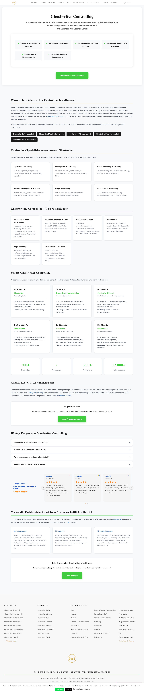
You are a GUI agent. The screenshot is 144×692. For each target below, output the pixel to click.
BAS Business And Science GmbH (24, 488)
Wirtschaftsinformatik (105, 531)
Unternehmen (93, 2)
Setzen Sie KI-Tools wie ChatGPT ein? (30, 450)
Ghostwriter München (45, 614)
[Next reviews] (131, 488)
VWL (120, 633)
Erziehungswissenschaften (80, 622)
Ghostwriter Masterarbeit (12, 625)
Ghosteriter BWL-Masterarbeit (79, 134)
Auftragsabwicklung (35, 393)
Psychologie (123, 614)
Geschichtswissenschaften (80, 629)
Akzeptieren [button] (59, 689)
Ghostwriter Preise (75, 2)
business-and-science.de (48, 678)
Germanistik (75, 625)
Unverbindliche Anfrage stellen (72, 76)
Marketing (97, 622)
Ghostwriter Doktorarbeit (12, 633)
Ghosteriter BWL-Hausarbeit (23, 134)
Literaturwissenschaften (102, 618)
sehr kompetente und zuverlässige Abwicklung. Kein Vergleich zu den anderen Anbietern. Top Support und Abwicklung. (87, 489)
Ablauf (61, 2)
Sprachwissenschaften (126, 629)
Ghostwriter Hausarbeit (12, 610)
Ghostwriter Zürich (44, 637)
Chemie (73, 618)
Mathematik (98, 625)
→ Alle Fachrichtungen (126, 641)
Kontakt (114, 2)
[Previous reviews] (43, 488)
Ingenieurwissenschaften (79, 637)
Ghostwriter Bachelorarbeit (13, 618)
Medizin (97, 629)
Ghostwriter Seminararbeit (13, 614)
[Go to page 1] (87, 503)
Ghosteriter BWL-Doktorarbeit (24, 140)
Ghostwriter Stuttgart (45, 625)
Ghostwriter (117, 519)
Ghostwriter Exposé (11, 637)
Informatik (74, 633)
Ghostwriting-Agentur (56, 116)
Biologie (73, 614)
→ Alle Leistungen (10, 641)
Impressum (100, 678)
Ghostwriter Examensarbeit (13, 629)
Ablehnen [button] (68, 689)
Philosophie (98, 637)
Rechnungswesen (20, 531)
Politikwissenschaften (126, 610)
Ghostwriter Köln (43, 618)
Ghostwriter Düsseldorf (45, 629)
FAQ (65, 678)
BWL (68, 522)
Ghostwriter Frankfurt (45, 622)
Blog (73, 678)
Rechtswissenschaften (126, 618)
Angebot (34, 2)
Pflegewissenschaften (101, 633)
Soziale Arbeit (123, 625)
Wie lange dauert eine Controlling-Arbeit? (31, 457)
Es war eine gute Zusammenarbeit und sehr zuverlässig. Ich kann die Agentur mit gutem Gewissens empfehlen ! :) (117, 489)
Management (60, 531)
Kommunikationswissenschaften (105, 610)
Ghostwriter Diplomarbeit (12, 622)
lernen (105, 2)
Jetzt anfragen (72, 575)
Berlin (70, 682)
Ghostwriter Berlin (44, 610)
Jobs (78, 678)
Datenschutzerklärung (88, 678)
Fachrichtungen (48, 2)
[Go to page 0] (85, 503)
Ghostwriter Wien (43, 633)
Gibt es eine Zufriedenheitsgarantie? (29, 464)
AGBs (69, 678)
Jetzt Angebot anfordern (72, 419)
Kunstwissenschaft (100, 614)
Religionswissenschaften (127, 622)
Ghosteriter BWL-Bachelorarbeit (51, 134)
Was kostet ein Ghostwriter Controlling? (31, 442)
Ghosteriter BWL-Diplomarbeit (107, 134)
